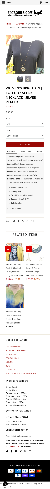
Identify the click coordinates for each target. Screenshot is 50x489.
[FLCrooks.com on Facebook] (11, 451)
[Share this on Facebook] (18, 221)
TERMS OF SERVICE (12, 358)
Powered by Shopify (33, 465)
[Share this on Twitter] (14, 221)
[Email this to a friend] (32, 221)
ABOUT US (9, 362)
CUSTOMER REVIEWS (13, 347)
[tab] (11, 152)
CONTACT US (11, 370)
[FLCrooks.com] (25, 13)
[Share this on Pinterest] (23, 221)
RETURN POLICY (11, 354)
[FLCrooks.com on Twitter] (7, 451)
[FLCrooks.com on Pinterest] (20, 451)
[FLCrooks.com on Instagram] (25, 451)
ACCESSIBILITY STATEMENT (16, 350)
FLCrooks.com (21, 465)
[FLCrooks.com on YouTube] (16, 451)
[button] (5, 483)
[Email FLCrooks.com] (30, 451)
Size (8, 118)
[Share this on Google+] (27, 221)
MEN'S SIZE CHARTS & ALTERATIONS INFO (21, 374)
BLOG (8, 366)
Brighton (9, 106)
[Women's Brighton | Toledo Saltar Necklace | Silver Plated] (25, 54)
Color (8, 130)
